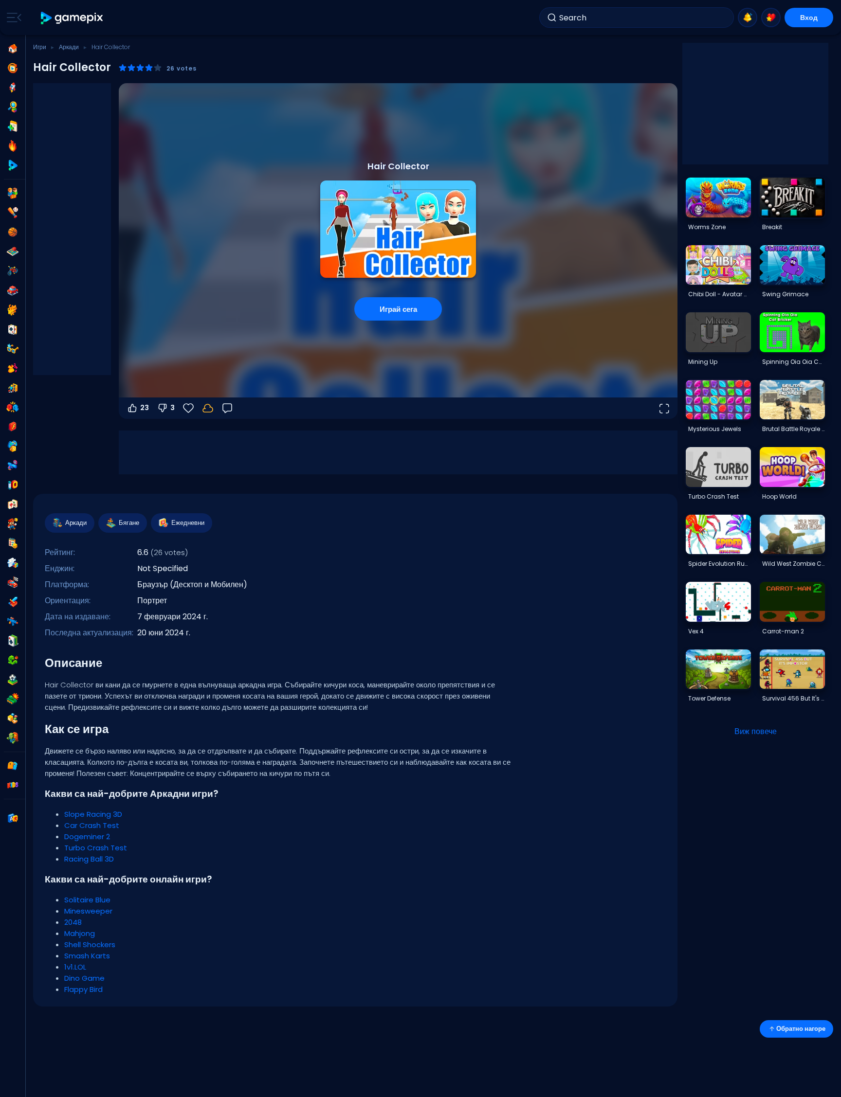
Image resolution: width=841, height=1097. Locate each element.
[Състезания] (12, 582)
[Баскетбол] (12, 232)
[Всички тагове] (12, 765)
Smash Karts (87, 956)
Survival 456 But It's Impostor (793, 698)
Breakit (772, 227)
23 (144, 408)
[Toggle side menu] (12, 17)
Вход (809, 17)
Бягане (129, 522)
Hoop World (779, 496)
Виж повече (755, 731)
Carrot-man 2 (783, 631)
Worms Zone (707, 227)
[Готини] (12, 349)
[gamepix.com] (72, 17)
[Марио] (12, 524)
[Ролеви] (12, 601)
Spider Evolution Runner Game (719, 563)
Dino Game (84, 978)
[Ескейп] (12, 387)
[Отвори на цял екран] (664, 408)
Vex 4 (696, 631)
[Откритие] (12, 107)
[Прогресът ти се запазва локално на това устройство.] (208, 408)
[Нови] (12, 126)
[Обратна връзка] (227, 408)
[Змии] (12, 660)
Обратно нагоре (800, 1028)
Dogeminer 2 (87, 836)
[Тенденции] (12, 146)
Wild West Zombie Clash (793, 563)
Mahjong (79, 933)
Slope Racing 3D (93, 814)
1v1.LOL (75, 967)
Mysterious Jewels (714, 429)
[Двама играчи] (12, 193)
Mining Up (702, 362)
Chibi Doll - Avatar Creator (719, 294)
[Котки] (12, 310)
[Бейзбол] (12, 212)
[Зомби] (12, 738)
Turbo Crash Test (95, 848)
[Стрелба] (12, 621)
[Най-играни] (12, 87)
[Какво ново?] (747, 17)
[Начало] (12, 48)
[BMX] (12, 271)
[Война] (12, 699)
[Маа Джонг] (12, 504)
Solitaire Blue (87, 900)
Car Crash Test (91, 825)
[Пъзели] (12, 563)
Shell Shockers (89, 944)
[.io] (12, 485)
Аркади (69, 47)
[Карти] (12, 329)
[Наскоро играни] (12, 68)
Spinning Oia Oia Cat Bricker (793, 362)
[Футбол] (12, 679)
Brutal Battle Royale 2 (793, 429)
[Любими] (771, 17)
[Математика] (12, 543)
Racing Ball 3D (89, 859)
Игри (39, 47)
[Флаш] (12, 426)
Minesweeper (88, 911)
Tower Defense (709, 698)
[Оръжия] (12, 465)
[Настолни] (12, 251)
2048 (73, 922)
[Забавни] (12, 446)
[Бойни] (12, 407)
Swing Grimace (785, 294)
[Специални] (12, 165)
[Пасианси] (12, 640)
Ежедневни (187, 522)
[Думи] (12, 718)
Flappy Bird (83, 989)
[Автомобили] (12, 290)
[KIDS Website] (12, 785)
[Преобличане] (12, 368)
